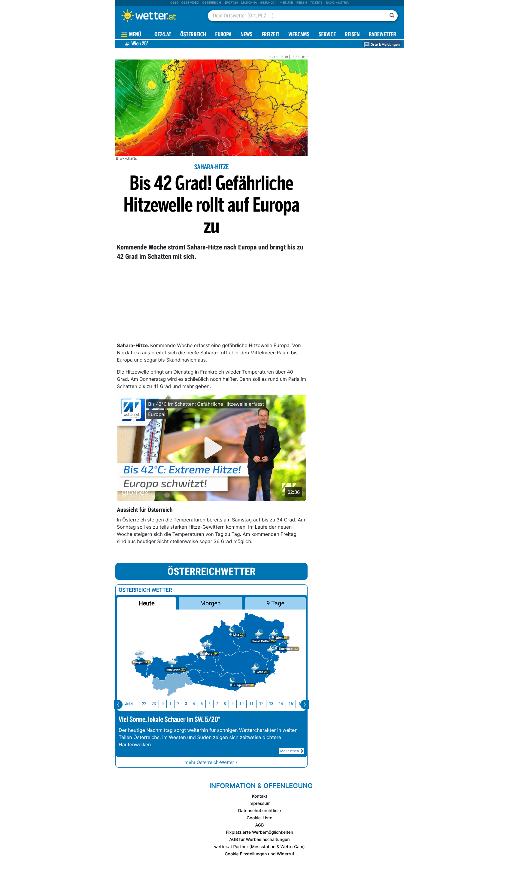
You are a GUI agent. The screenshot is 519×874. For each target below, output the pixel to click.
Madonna (249, 3)
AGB (259, 825)
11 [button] (251, 703)
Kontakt (259, 796)
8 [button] (225, 703)
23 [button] (154, 703)
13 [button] (271, 703)
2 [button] (178, 703)
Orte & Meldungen (385, 44)
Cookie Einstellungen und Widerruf (259, 854)
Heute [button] (146, 603)
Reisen (301, 3)
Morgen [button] (210, 603)
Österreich (211, 3)
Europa (223, 35)
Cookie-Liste (259, 818)
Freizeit (270, 35)
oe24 (174, 3)
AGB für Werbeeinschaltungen (259, 839)
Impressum (259, 803)
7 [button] (217, 703)
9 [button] (233, 703)
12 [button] (261, 703)
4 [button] (194, 703)
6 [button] (209, 703)
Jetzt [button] (129, 703)
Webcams (298, 35)
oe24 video (190, 3)
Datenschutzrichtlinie (259, 810)
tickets (316, 3)
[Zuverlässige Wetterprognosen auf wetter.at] (158, 16)
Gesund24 (268, 3)
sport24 (231, 3)
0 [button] (163, 703)
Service (327, 35)
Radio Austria (337, 3)
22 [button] (144, 703)
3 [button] (186, 703)
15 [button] (291, 703)
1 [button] (170, 703)
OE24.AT (162, 35)
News (247, 35)
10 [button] (241, 703)
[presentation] (118, 704)
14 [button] (281, 703)
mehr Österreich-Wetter (209, 762)
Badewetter (382, 35)
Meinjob (286, 3)
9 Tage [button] (275, 603)
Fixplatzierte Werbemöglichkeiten (259, 832)
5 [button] (202, 703)
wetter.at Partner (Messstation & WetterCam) (259, 846)
